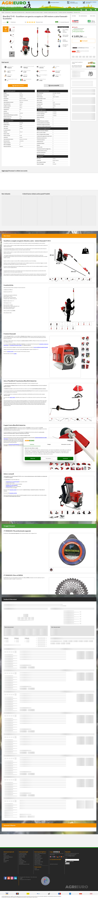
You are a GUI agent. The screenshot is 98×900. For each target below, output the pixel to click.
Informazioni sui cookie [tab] (66, 444)
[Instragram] (12, 880)
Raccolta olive (8, 12)
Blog (4, 859)
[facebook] (5, 880)
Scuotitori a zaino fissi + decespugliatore (66, 12)
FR (55, 856)
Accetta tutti (65, 458)
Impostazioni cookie (22, 861)
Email (66, 857)
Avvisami (84, 41)
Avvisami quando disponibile (79, 28)
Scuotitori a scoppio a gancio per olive (51, 12)
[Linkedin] (15, 880)
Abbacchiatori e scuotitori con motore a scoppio (34, 12)
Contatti (5, 861)
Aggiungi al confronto (19, 85)
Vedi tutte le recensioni (54, 864)
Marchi (5, 854)
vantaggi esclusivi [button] (71, 855)
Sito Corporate (6, 860)
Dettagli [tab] (49, 444)
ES (63, 856)
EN (52, 856)
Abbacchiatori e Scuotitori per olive (18, 12)
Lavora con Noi (6, 855)
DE (59, 856)
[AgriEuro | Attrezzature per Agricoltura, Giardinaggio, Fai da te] (17, 2)
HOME (3, 12)
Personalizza (48, 458)
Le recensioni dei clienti (55, 859)
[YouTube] (8, 880)
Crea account (36, 869)
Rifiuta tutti (33, 458)
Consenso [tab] (32, 444)
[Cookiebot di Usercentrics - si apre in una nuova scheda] (68, 441)
